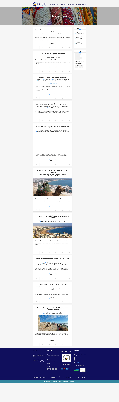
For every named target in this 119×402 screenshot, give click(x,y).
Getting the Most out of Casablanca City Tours (53, 284)
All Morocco (41, 131)
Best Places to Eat (78, 54)
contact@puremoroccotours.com (81, 360)
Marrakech (54, 131)
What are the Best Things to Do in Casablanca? (52, 77)
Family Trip (60, 313)
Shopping (58, 221)
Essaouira (50, 131)
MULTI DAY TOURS (70, 4)
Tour (53, 35)
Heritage (48, 80)
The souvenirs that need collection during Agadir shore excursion (52, 217)
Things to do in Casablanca (64, 80)
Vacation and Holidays (60, 35)
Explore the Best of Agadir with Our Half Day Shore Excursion (52, 171)
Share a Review (72, 377)
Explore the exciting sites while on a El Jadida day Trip (52, 104)
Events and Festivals (78, 57)
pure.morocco (78, 362)
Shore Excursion (57, 80)
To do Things (65, 79)
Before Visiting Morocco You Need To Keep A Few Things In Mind (52, 30)
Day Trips (53, 313)
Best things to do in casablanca (42, 80)
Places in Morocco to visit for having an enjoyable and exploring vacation (52, 127)
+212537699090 (78, 357)
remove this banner (71, 381)
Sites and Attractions (60, 79)
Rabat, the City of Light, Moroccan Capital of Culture (79, 45)
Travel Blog (67, 377)
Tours (60, 33)
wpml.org (53, 381)
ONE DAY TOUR (63, 4)
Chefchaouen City (46, 131)
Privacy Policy (84, 377)
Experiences (61, 312)
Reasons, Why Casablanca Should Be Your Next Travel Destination (52, 259)
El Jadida (49, 107)
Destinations (55, 79)
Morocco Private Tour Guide (52, 352)
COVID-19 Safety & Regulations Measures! (52, 53)
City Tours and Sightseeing (51, 175)
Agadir (38, 131)
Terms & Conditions (78, 377)
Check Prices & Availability (54, 4)
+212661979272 (78, 358)
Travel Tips (63, 33)
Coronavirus (47, 57)
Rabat (60, 131)
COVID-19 (51, 57)
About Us (84, 4)
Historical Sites (52, 80)
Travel (60, 57)
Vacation (56, 35)
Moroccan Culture (54, 221)
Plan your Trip (78, 4)
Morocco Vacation (50, 35)
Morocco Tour (57, 33)
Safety (62, 56)
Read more (52, 43)
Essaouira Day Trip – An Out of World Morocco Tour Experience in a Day (52, 308)
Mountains (57, 131)
